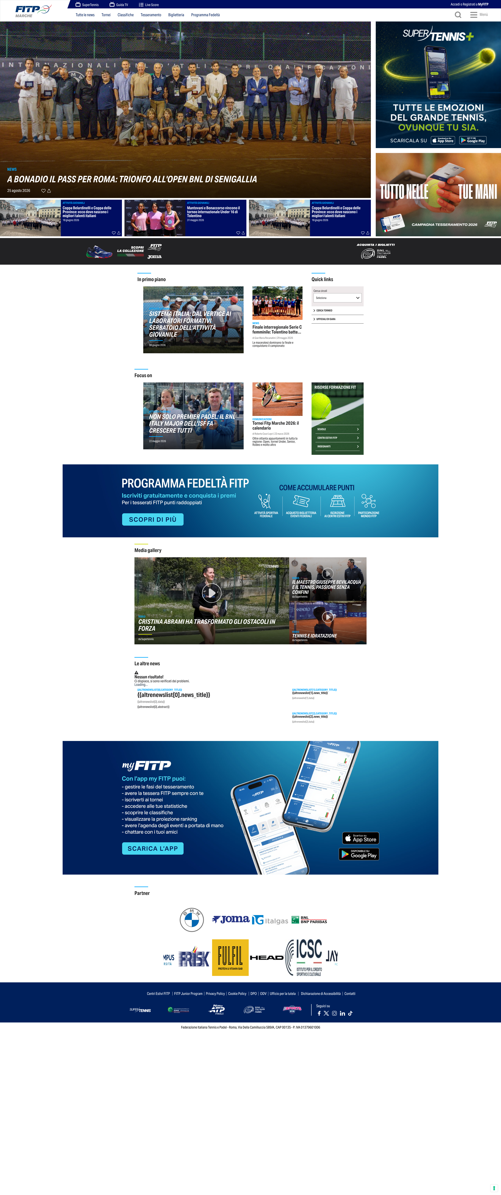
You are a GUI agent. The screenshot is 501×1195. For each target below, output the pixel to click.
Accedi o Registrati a (469, 4)
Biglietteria (176, 15)
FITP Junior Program (188, 993)
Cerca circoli (320, 290)
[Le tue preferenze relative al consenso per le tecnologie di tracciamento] (494, 1188)
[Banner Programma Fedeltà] (250, 500)
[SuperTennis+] (438, 84)
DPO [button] (253, 993)
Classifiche (126, 15)
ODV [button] (263, 993)
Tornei (106, 15)
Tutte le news (85, 15)
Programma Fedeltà (205, 15)
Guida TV (122, 5)
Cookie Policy (237, 993)
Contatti (349, 993)
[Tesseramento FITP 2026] (438, 192)
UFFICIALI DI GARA (325, 319)
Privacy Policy (215, 993)
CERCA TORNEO (324, 310)
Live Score (152, 5)
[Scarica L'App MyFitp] (250, 807)
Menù (483, 14)
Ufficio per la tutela (283, 993)
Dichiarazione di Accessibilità (321, 993)
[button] (338, 297)
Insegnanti (324, 446)
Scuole (321, 429)
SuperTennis (90, 5)
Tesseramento (151, 15)
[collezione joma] (125, 251)
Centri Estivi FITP (327, 438)
